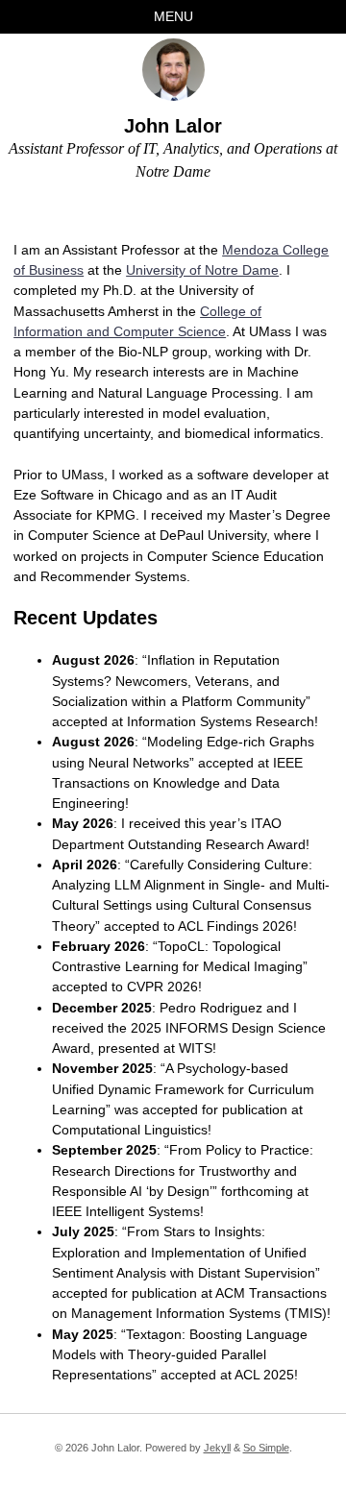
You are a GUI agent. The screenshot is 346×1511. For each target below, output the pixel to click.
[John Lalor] (173, 70)
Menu (173, 16)
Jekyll (217, 1447)
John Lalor (173, 125)
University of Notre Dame (202, 270)
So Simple (266, 1447)
